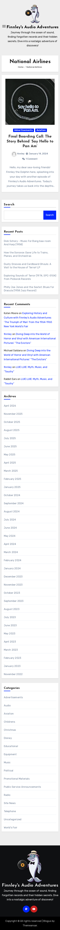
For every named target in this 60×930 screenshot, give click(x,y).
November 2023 (13, 584)
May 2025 (9, 454)
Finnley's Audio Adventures (32, 27)
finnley (20, 153)
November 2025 (13, 413)
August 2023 (11, 609)
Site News (10, 803)
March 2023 (11, 649)
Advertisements (23, 130)
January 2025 (12, 487)
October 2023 (12, 592)
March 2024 (11, 552)
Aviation (41, 130)
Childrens (9, 721)
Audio (7, 705)
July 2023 (10, 617)
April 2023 (10, 641)
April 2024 (10, 544)
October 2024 (12, 495)
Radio (7, 795)
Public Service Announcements (22, 786)
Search (9, 204)
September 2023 (14, 601)
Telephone (10, 811)
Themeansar (30, 925)
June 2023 (10, 625)
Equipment (10, 754)
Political (8, 770)
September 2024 (14, 503)
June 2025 (10, 446)
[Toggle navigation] (4, 26)
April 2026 (10, 405)
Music (7, 762)
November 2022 (13, 674)
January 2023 (12, 666)
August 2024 (12, 511)
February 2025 (12, 479)
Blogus (47, 921)
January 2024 (12, 568)
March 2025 (11, 470)
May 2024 (10, 535)
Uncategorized (13, 819)
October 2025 (12, 422)
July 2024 (10, 519)
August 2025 (11, 430)
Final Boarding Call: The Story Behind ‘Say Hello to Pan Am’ (30, 141)
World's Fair (10, 827)
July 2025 (10, 438)
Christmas (10, 729)
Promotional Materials (17, 778)
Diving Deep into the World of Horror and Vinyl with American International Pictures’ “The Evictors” (30, 338)
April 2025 (10, 462)
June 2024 (10, 527)
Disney (8, 738)
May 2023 (9, 633)
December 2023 (13, 576)
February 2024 (12, 560)
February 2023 (12, 657)
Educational (11, 746)
